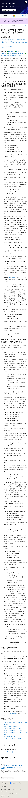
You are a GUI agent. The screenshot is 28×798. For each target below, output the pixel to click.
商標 (8, 796)
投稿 (2, 792)
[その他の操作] (25, 25)
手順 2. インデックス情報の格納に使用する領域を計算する (14, 43)
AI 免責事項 (3, 789)
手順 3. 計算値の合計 (7, 46)
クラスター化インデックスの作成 (12, 728)
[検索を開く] (19, 15)
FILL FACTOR (12, 277)
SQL (7, 25)
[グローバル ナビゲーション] (1, 15)
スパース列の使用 (12, 713)
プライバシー (8, 792)
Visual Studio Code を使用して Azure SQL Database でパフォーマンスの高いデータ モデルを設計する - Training (13, 767)
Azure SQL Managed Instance (16, 53)
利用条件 (3, 796)
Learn (2, 25)
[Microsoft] (14, 16)
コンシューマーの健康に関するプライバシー (11, 794)
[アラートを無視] (26, 2)
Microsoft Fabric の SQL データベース (11, 55)
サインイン (24, 15)
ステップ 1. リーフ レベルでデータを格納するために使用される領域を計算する (14, 40)
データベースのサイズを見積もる (12, 738)
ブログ (19, 789)
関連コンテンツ (5, 48)
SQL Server (12, 25)
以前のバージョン (12, 789)
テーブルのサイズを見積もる (11, 726)
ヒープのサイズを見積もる (11, 736)
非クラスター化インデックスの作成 (13, 730)
